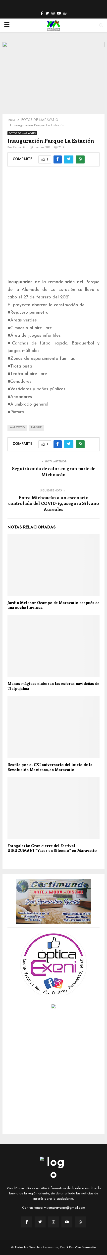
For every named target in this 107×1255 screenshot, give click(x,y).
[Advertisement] (53, 217)
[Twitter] (40, 1221)
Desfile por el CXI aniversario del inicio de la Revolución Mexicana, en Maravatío (49, 767)
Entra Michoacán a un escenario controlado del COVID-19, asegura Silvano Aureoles (53, 503)
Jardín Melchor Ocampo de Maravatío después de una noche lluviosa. (53, 605)
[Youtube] (66, 1221)
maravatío (17, 427)
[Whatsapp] (80, 1221)
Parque (36, 427)
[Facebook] (26, 1221)
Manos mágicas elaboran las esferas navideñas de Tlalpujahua (53, 686)
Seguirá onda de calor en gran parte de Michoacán (53, 471)
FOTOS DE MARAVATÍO (22, 133)
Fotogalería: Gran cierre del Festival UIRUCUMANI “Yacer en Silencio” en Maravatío (52, 848)
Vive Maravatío (85, 1247)
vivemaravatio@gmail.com (64, 1208)
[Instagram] (53, 1221)
